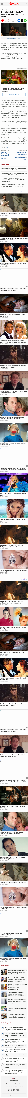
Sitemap (21, 1086)
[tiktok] (11, 1090)
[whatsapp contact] (19, 1090)
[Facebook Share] (19, 20)
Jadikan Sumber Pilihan (14, 38)
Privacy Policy (14, 1086)
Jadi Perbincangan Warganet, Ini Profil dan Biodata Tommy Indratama (15, 1046)
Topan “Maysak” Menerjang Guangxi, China (15, 1054)
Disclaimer (7, 1086)
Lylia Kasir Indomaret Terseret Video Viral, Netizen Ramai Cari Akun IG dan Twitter (15, 1066)
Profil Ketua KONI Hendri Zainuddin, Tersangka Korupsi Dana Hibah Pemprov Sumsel (21, 156)
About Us (14, 1083)
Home (7, 1083)
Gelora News (18, 1095)
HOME (2, 9)
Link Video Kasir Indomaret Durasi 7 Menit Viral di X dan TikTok (15, 1050)
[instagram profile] (17, 1090)
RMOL (8, 147)
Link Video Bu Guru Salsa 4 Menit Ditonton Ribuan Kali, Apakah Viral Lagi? (14, 1035)
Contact (20, 1083)
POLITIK (8, 9)
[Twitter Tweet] (22, 20)
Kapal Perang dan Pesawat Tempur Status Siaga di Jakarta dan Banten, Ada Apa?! (6, 155)
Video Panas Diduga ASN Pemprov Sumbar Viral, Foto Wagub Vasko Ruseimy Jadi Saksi (14, 1060)
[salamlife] (9, 1090)
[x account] (14, 1090)
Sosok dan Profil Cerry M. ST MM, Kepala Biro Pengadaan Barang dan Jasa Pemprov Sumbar (14, 1072)
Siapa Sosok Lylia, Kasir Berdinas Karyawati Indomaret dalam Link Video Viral (15, 1029)
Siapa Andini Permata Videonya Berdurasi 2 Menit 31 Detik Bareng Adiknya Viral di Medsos (14, 1041)
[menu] (1, 4)
